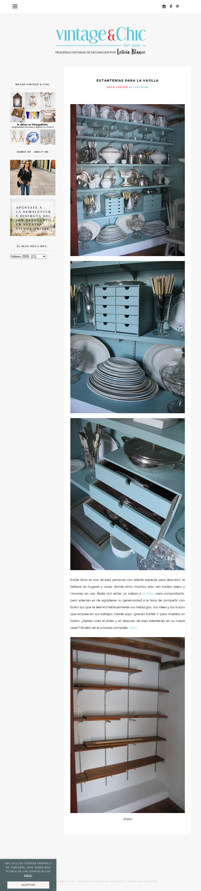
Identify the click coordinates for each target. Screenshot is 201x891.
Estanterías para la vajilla (128, 80)
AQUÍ (133, 628)
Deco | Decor (117, 87)
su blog (149, 593)
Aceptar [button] (28, 885)
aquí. (28, 875)
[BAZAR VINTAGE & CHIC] (32, 146)
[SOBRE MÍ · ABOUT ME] (32, 194)
